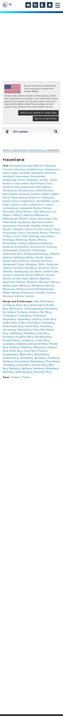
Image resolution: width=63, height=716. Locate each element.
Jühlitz (53, 179)
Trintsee (15, 377)
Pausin (22, 232)
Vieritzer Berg (39, 364)
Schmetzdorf (22, 246)
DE (10, 4)
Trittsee (25, 377)
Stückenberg (37, 361)
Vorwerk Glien (51, 271)
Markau (37, 208)
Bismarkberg (37, 305)
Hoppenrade (10, 179)
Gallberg (36, 319)
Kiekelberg (30, 333)
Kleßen (46, 194)
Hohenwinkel (38, 176)
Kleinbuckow (10, 190)
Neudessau (24, 222)
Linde (23, 204)
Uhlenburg (31, 267)
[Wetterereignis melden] (35, 5)
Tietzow (7, 267)
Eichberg (22, 312)
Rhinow (42, 239)
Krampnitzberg (11, 340)
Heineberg (37, 172)
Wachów (33, 278)
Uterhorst (43, 267)
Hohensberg (24, 329)
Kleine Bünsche (44, 190)
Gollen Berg (49, 319)
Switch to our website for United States (38, 112)
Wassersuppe (10, 285)
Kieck (49, 183)
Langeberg (27, 340)
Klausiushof (28, 187)
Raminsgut (9, 239)
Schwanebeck (10, 250)
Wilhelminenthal (44, 289)
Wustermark (28, 292)
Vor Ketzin (35, 271)
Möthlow (28, 215)
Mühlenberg (39, 347)
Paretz (48, 229)
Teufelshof (52, 264)
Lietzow (14, 204)
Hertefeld (8, 176)
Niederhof (47, 225)
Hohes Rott (39, 329)
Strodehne (31, 264)
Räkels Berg (26, 354)
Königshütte (43, 201)
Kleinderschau (26, 190)
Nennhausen (45, 218)
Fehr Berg (45, 312)
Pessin (44, 232)
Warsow (55, 282)
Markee (47, 208)
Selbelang (19, 257)
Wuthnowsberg (23, 371)
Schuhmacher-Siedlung (43, 246)
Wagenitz (45, 278)
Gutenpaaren (52, 169)
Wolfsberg (8, 371)
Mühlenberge (10, 218)
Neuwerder (24, 225)
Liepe (6, 204)
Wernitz (49, 285)
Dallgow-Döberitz (33, 165)
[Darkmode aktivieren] (42, 5)
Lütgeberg (22, 343)
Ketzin (25, 183)
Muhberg (14, 347)
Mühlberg (26, 347)
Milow (18, 211)
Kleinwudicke (10, 194)
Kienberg (8, 187)
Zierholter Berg (42, 371)
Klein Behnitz (43, 187)
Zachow (51, 292)
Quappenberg (10, 354)
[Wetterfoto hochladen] (28, 5)
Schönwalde (39, 250)
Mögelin (7, 215)
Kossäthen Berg (24, 336)
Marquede (8, 211)
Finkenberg (39, 315)
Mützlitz (23, 218)
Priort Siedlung (30, 236)
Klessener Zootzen (29, 194)
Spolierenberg (11, 260)
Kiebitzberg (16, 333)
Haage (14, 172)
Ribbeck (23, 243)
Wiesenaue (9, 289)
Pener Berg (15, 350)
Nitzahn (7, 229)
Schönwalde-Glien (13, 253)
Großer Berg (10, 322)
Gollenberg (19, 169)
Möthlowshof (41, 215)
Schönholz (25, 250)
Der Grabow (9, 312)
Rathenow (21, 239)
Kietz (17, 187)
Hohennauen (22, 176)
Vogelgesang (21, 271)
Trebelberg (9, 364)
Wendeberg (37, 285)
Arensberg (9, 305)
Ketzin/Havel (37, 183)
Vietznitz (8, 271)
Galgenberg (9, 319)
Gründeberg (47, 322)
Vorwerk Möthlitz (34, 275)
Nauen (33, 218)
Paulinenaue (10, 232)
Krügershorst (27, 201)
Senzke (39, 257)
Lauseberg (9, 343)
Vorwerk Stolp (20, 278)
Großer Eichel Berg (29, 322)
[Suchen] (56, 131)
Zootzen (29, 296)
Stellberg (8, 361)
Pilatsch (42, 350)
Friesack (7, 169)
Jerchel (43, 179)
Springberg (40, 357)
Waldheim (32, 282)
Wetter (6, 150)
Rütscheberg (41, 354)
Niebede (36, 225)
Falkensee (49, 165)
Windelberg (52, 368)
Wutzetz (40, 292)
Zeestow (7, 296)
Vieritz (54, 267)
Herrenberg (9, 329)
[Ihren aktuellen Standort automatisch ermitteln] (7, 131)
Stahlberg (53, 357)
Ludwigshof (25, 208)
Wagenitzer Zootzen (14, 282)
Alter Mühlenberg (44, 301)
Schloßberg (26, 357)
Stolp (21, 264)
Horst (21, 179)
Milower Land (30, 211)
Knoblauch (34, 197)
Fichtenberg (9, 315)
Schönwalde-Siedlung (36, 253)
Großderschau (35, 169)
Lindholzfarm (35, 204)
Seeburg (7, 257)
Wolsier (16, 292)
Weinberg (24, 285)
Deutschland (20, 150)
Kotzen (6, 201)
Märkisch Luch (48, 211)
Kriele (15, 201)
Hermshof (50, 172)
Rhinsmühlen (10, 243)
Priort (17, 236)
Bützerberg (15, 308)
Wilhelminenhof (25, 289)
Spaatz (48, 257)
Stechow (24, 260)
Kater (17, 183)
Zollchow (18, 296)
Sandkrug (8, 246)
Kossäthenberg (42, 336)
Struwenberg (21, 361)
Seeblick (54, 253)
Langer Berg (42, 340)
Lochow (48, 204)
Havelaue (24, 172)
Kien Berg (43, 333)
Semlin (30, 257)
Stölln (41, 264)
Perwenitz (33, 232)
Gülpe (6, 172)
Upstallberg (23, 364)
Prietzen (7, 236)
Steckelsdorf (10, 264)
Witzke (6, 292)
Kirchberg (8, 336)
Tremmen (18, 267)
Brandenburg (37, 150)
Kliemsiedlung (19, 197)
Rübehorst (46, 243)
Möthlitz (17, 215)
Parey (56, 229)
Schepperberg (11, 357)
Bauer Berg (22, 305)
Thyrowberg (52, 361)
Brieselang (16, 165)
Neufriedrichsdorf (42, 222)
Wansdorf (44, 282)
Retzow (33, 239)
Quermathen (47, 236)
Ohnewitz (18, 229)
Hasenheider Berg (13, 326)
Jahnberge (32, 179)
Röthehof (34, 243)
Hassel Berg (31, 326)
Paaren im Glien (34, 229)
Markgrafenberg (38, 343)
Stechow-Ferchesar (41, 260)
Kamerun (8, 183)
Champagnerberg (33, 308)
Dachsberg (51, 308)
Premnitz (54, 232)
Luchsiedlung (10, 208)
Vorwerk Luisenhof (13, 275)
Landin (55, 201)
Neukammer (9, 225)
